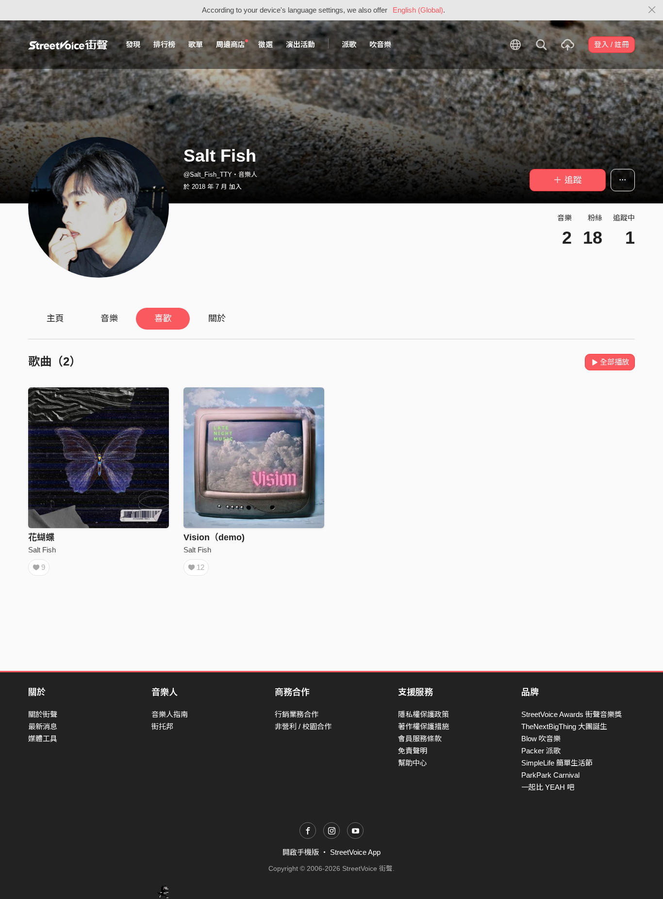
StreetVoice (68, 45)
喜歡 (163, 318)
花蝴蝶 (41, 537)
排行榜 (164, 44)
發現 (133, 44)
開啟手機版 (300, 852)
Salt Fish (42, 550)
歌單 (195, 44)
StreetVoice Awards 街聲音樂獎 (571, 714)
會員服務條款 (420, 738)
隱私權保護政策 (423, 714)
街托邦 (162, 726)
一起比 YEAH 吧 (547, 787)
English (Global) (418, 10)
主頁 (55, 318)
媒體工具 (42, 738)
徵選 (265, 44)
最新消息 (42, 726)
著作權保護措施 (423, 726)
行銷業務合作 (296, 714)
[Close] (652, 10)
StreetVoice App (355, 852)
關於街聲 (42, 714)
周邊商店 (230, 44)
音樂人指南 (169, 714)
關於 (217, 318)
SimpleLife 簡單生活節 (557, 763)
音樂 (109, 318)
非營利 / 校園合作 (303, 726)
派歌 (349, 44)
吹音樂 (380, 44)
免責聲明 (412, 751)
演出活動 (300, 44)
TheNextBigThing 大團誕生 (564, 726)
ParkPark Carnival (550, 775)
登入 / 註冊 (611, 44)
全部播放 (614, 362)
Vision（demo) (214, 537)
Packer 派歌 (541, 751)
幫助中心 (412, 763)
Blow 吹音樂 (541, 738)
